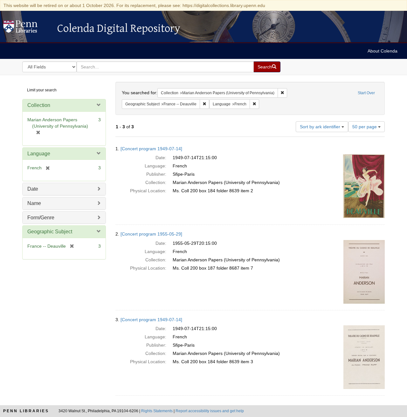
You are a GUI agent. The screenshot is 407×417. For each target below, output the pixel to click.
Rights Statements (157, 411)
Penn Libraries (26, 411)
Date (32, 189)
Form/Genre (40, 217)
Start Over (366, 93)
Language (38, 153)
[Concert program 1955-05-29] (151, 234)
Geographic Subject (49, 231)
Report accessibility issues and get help (210, 411)
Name (34, 203)
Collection (38, 105)
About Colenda (382, 50)
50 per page (365, 126)
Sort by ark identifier (320, 126)
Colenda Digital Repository (27, 28)
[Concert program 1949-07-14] (151, 148)
